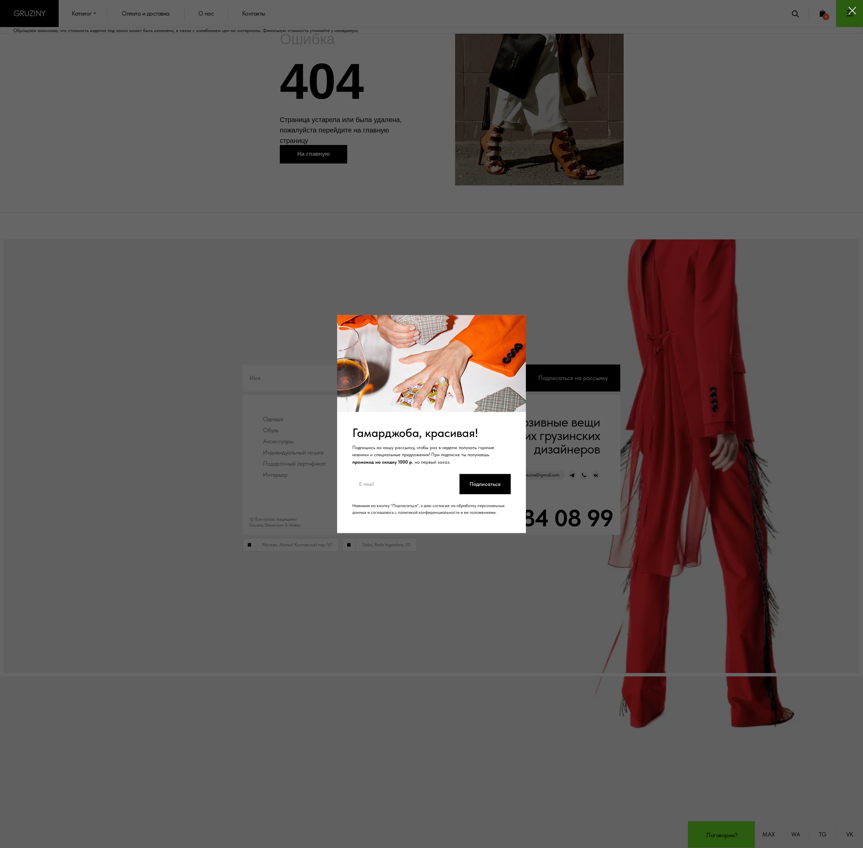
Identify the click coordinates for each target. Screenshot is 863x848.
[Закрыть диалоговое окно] (852, 10)
